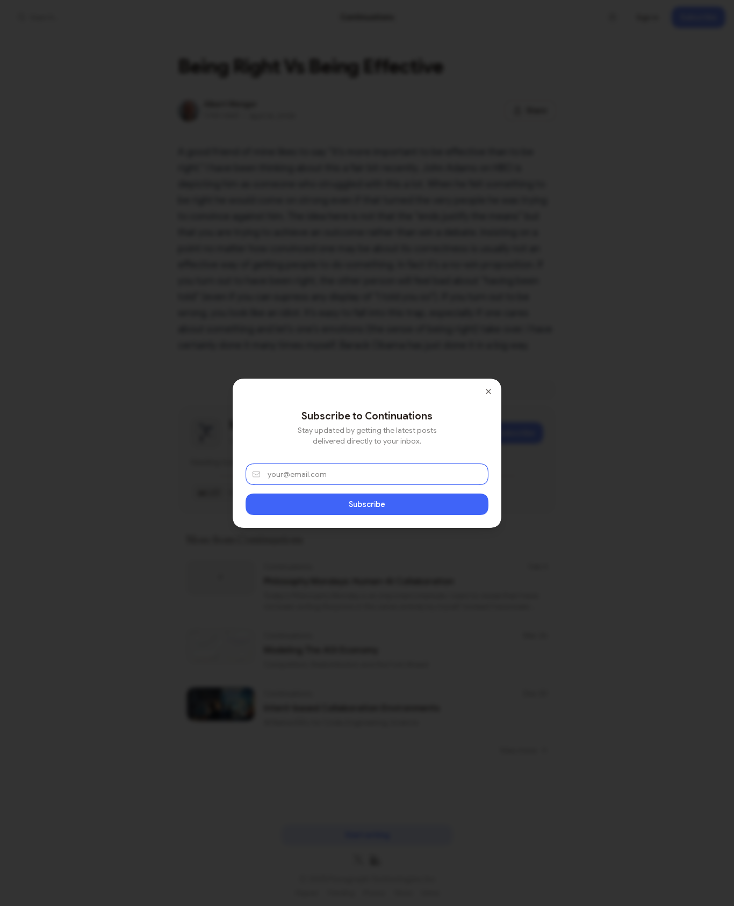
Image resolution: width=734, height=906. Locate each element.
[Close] (488, 391)
